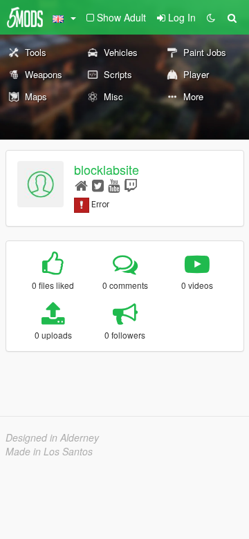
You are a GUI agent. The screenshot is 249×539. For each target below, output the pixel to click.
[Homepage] (81, 185)
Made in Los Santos (49, 451)
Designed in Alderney (52, 437)
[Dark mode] (211, 17)
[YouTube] (113, 185)
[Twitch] (130, 185)
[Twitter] (97, 185)
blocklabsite (106, 169)
